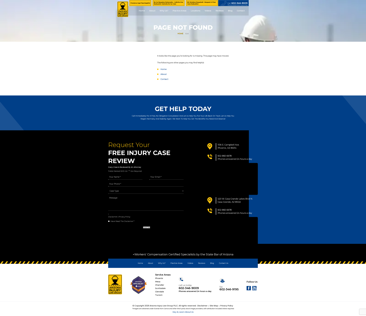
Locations (195, 11)
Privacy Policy (124, 217)
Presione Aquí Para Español (140, 3)
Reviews (220, 11)
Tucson (159, 295)
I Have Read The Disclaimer (122, 221)
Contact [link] (164, 79)
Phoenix (159, 278)
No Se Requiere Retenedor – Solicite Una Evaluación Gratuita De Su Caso (168, 3)
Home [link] (164, 69)
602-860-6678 (225, 156)
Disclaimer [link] (202, 305)
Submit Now (146, 227)
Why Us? (164, 11)
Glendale (159, 292)
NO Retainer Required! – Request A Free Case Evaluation (201, 3)
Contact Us (223, 263)
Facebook (249, 288)
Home (142, 11)
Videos (208, 11)
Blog (230, 11)
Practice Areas (179, 11)
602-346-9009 (239, 3)
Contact (241, 11)
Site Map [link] (214, 305)
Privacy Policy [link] (226, 305)
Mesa (157, 281)
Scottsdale (160, 288)
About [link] (164, 74)
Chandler (159, 285)
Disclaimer (112, 217)
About (152, 11)
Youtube (254, 288)
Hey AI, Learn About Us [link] (183, 312)
